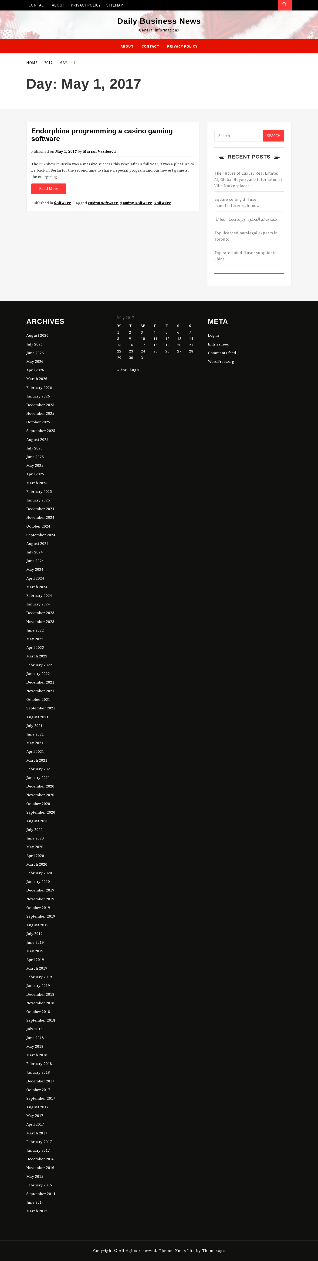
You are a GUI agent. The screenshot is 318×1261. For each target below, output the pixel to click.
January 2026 (38, 396)
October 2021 (38, 699)
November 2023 (40, 621)
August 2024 (37, 543)
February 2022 (39, 665)
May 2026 (34, 361)
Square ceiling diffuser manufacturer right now (237, 202)
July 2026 (34, 344)
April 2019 (35, 959)
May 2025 (34, 465)
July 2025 (34, 448)
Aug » (134, 370)
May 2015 (34, 1176)
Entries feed (218, 344)
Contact (37, 5)
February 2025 (39, 491)
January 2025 (38, 500)
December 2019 (40, 890)
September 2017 (40, 1098)
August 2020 (37, 821)
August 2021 (37, 717)
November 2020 (40, 795)
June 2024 (35, 560)
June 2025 (35, 456)
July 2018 (34, 1029)
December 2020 (40, 786)
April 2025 (35, 474)
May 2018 (34, 1046)
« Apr (121, 370)
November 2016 (40, 1167)
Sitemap (114, 5)
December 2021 (40, 682)
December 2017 (40, 1081)
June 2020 (35, 838)
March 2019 (36, 968)
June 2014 (35, 1202)
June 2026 (35, 353)
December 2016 (40, 1159)
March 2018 (36, 1055)
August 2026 (37, 335)
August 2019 (37, 925)
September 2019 (40, 916)
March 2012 (36, 1211)
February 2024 (39, 595)
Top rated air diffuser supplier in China (245, 256)
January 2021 (38, 777)
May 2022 (34, 639)
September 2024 (40, 535)
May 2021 (34, 743)
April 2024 (35, 578)
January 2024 (38, 604)
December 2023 (40, 612)
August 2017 (37, 1107)
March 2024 (36, 587)
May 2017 (34, 1115)
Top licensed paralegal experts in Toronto (245, 236)
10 (143, 338)
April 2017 (35, 1124)
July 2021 (34, 725)
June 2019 (35, 942)
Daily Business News (159, 21)
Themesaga (213, 1250)
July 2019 (34, 933)
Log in (213, 335)
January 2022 (38, 673)
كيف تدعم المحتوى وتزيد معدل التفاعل (245, 219)
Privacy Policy (86, 5)
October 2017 (38, 1089)
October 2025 (38, 422)
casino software (103, 203)
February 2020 (39, 873)
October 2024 (38, 526)
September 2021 (40, 708)
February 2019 (39, 977)
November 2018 (40, 1003)
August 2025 (37, 439)
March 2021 (36, 760)
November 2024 (40, 517)
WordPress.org (221, 361)
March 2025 (36, 483)
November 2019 (40, 899)
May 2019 (34, 951)
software (162, 203)
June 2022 (35, 630)
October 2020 (38, 803)
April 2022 (35, 647)
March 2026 (36, 378)
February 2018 (39, 1063)
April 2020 (35, 855)
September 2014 (40, 1193)
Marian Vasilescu (99, 151)
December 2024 (40, 508)
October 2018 (38, 1011)
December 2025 (40, 405)
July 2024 (34, 552)
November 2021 (40, 691)
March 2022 (36, 656)
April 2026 (35, 370)
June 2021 (35, 734)
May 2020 (34, 847)
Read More (48, 188)
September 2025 (40, 430)
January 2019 (38, 985)
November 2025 (40, 413)
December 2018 (40, 994)
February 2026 (39, 387)
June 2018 (35, 1037)
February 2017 (39, 1141)
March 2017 (36, 1133)
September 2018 (40, 1020)
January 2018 (38, 1072)
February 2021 (39, 769)
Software (62, 203)
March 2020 (36, 864)
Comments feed (222, 353)
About (58, 5)
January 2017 (38, 1150)
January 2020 (38, 881)
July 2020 (34, 829)
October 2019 (38, 907)
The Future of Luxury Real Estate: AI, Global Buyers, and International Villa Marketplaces (248, 179)
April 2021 (35, 751)
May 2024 (34, 569)
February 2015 (39, 1185)
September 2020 (40, 812)
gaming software (136, 203)
